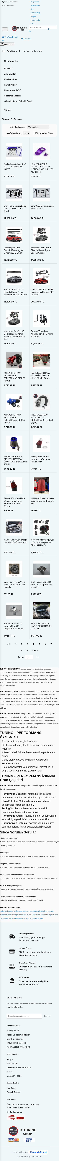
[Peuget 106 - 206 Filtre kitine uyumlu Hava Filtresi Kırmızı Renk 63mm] (14, 485)
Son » (35, 650)
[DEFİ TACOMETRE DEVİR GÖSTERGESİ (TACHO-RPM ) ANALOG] (41, 527)
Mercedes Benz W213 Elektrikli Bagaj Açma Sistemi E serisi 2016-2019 (16, 292)
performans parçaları (21, 911)
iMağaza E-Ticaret (38, 1152)
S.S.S (33, 24)
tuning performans (6, 911)
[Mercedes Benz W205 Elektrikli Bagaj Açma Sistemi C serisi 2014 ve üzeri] (14, 318)
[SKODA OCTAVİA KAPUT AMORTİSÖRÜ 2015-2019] (14, 527)
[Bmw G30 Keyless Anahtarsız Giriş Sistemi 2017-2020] (41, 318)
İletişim (33, 16)
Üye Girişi (11, 1088)
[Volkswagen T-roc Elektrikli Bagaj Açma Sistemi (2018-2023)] (14, 235)
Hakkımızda (35, 20)
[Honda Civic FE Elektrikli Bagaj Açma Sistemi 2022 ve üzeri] (41, 276)
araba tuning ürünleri (37, 911)
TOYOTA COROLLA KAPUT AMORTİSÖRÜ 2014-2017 (41, 626)
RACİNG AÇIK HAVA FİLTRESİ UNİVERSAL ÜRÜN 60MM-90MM (40, 375)
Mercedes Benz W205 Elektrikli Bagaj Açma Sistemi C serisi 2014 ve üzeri (14, 334)
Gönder (47, 1016)
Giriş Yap (7, 37)
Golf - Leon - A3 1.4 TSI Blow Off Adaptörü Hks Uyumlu (41, 584)
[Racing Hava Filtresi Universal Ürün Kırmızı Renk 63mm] (41, 443)
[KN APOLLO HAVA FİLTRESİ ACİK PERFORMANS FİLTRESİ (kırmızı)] (14, 360)
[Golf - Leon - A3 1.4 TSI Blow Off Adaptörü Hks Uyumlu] (41, 569)
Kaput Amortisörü (12, 90)
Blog (32, 9)
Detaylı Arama (13, 1092)
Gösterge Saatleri (12, 95)
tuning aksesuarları (19, 915)
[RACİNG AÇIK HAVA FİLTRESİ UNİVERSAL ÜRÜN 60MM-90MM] (41, 360)
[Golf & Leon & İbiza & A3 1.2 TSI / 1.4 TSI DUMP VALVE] (14, 151)
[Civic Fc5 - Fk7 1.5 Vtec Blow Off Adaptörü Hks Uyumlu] (14, 569)
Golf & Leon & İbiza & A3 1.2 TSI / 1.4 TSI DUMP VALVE (15, 166)
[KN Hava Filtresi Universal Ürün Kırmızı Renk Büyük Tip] (41, 485)
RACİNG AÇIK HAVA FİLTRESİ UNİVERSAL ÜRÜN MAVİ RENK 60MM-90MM (16, 459)
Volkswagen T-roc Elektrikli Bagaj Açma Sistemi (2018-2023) (13, 250)
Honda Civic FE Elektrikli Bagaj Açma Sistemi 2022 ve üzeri (42, 292)
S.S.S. (10, 1071)
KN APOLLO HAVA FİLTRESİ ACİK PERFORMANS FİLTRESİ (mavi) (14, 417)
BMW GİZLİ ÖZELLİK (17, 1043)
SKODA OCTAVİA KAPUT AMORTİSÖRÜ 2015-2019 (15, 541)
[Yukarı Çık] (2, 44)
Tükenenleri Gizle (44, 133)
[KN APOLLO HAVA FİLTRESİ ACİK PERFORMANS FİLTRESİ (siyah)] (41, 402)
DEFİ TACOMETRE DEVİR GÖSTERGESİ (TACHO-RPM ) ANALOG (42, 542)
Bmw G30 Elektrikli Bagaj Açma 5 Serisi (42, 207)
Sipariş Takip (35, 13)
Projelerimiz (35, 2)
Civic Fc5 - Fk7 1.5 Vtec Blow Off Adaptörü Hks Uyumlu (14, 584)
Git (37, 657)
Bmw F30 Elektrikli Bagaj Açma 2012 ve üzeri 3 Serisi (15, 208)
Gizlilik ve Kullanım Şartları (19, 1067)
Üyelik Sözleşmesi (15, 1039)
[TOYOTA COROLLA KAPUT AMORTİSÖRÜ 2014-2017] (41, 610)
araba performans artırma (36, 915)
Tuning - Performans (32, 51)
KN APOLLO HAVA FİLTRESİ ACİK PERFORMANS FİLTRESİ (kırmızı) (14, 375)
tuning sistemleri (52, 915)
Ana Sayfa (12, 51)
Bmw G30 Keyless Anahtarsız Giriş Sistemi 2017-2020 (42, 334)
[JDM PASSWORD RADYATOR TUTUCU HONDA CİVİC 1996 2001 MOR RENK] (41, 151)
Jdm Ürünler (10, 74)
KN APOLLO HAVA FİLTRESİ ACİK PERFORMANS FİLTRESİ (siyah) (42, 417)
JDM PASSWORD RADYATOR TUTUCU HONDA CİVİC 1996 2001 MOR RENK (42, 166)
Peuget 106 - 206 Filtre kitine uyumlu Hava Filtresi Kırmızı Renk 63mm (14, 501)
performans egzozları (8, 918)
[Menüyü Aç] (5, 29)
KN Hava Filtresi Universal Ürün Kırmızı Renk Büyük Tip (42, 501)
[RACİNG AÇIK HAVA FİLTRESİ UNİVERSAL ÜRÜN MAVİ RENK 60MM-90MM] (14, 444)
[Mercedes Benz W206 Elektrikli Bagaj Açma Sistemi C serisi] (41, 235)
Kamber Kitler (10, 79)
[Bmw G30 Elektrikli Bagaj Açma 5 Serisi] (41, 193)
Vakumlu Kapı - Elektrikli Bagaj (18, 101)
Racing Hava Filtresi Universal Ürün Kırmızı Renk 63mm (41, 459)
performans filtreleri (36, 918)
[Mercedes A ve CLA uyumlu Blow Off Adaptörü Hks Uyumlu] (14, 611)
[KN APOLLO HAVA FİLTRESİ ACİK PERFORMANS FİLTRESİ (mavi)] (14, 402)
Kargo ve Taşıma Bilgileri (18, 1035)
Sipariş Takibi (13, 1030)
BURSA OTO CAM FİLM (18, 1047)
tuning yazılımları (22, 918)
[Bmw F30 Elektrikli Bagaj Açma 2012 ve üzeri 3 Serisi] (14, 193)
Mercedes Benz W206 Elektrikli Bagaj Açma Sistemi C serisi (41, 250)
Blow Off (8, 68)
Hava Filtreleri (10, 85)
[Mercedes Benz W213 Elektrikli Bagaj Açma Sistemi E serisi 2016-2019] (14, 276)
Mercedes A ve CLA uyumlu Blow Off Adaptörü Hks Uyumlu (14, 626)
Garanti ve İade (14, 1076)
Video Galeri (35, 5)
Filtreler (7, 110)
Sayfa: (21, 657)
